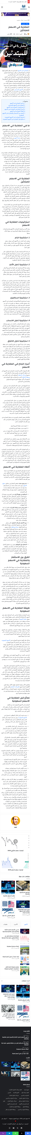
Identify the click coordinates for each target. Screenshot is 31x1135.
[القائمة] (2, 8)
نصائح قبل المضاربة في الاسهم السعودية (13, 119)
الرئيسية (26, 20)
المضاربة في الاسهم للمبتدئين (16, 105)
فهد (26, 34)
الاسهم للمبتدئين (18, 89)
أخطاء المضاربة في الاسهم (17, 111)
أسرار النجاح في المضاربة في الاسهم (14, 109)
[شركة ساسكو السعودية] (24, 950)
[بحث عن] (29, 8)
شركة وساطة (14, 527)
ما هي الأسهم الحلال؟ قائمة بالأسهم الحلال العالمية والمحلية (11, 931)
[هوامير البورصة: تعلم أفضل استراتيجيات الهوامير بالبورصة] (24, 970)
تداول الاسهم (23, 619)
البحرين (9, 1092)
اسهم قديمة (26, 1089)
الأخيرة (16, 924)
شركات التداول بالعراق (24, 1098)
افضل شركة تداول (25, 1092)
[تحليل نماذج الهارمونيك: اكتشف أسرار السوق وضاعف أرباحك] (23, 904)
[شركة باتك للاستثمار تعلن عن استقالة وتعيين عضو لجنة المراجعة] (24, 939)
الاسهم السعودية (6, 640)
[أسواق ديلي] (23, 7)
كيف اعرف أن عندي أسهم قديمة (11, 957)
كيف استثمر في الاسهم (12, 1103)
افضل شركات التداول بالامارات (15, 1089)
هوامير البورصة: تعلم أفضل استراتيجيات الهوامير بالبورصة (12, 968)
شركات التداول (22, 375)
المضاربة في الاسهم (23, 70)
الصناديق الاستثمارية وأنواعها (25, 893)
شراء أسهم (17, 138)
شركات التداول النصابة (14, 1095)
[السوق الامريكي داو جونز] (8, 907)
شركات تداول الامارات (12, 1101)
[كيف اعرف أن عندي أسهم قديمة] (24, 960)
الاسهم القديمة (16, 1092)
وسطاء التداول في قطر (10, 1109)
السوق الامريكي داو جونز (8, 916)
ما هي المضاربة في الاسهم (17, 103)
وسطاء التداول (26, 377)
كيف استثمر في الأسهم (24, 1103)
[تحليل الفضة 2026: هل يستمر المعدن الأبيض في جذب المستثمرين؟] (8, 1008)
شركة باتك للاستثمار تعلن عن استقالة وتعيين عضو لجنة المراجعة (10, 937)
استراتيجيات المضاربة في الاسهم (15, 107)
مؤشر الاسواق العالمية (9, 896)
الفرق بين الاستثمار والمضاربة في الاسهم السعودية (13, 114)
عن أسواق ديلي (20, 1124)
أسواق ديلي (4, 1118)
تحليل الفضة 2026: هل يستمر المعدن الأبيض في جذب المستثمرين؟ (8, 1016)
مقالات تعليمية (20, 20)
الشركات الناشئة (15, 687)
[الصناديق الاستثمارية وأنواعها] (23, 886)
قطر (4, 1101)
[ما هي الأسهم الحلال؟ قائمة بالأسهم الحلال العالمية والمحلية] (24, 931)
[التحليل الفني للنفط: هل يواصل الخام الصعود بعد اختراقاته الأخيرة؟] (5, 1074)
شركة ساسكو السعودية (13, 946)
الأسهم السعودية (22, 717)
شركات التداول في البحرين (11, 1098)
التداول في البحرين (25, 1095)
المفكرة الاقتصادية (11, 1124)
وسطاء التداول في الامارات (14, 1106)
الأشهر (26, 924)
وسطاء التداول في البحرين (23, 1109)
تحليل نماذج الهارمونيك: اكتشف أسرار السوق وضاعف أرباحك (24, 911)
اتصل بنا (4, 1124)
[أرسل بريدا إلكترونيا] (24, 34)
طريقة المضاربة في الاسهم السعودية (14, 117)
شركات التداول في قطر (24, 1101)
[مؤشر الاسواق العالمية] (8, 887)
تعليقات (5, 924)
